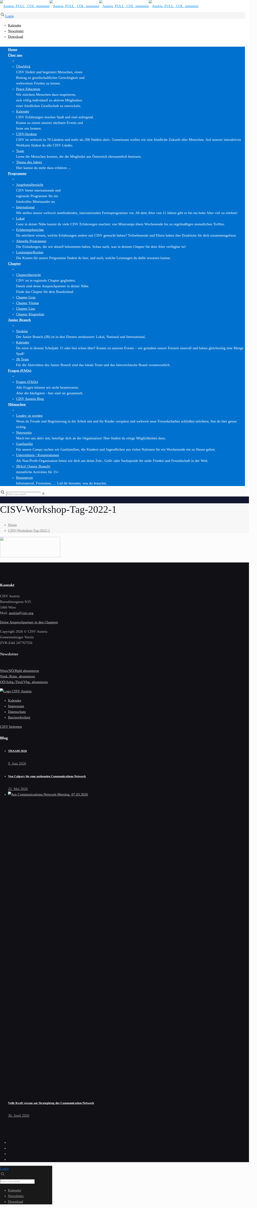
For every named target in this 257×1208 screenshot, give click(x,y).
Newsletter (16, 31)
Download (15, 37)
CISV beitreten (11, 727)
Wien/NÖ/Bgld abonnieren (19, 671)
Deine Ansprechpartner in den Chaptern (29, 622)
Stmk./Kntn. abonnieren (17, 676)
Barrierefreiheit (19, 717)
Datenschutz (17, 712)
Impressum (16, 706)
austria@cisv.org (21, 613)
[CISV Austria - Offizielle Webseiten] (99, 6)
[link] (43, 494)
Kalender (14, 25)
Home (12, 525)
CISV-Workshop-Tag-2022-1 (29, 530)
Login (9, 16)
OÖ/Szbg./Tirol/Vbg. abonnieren (24, 682)
